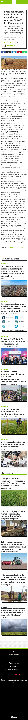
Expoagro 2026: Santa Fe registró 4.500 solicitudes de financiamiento (13, 341)
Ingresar (15, 658)
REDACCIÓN (10, 45)
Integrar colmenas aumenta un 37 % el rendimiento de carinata (12, 411)
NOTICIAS (7, 42)
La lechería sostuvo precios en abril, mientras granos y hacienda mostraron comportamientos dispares (14, 307)
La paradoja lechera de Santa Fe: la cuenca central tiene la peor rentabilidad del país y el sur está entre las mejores (13, 580)
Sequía (16, 247)
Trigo (21, 247)
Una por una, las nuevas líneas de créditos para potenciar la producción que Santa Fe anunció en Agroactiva (12, 271)
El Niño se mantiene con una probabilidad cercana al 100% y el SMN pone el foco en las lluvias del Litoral (13, 613)
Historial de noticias (14, 655)
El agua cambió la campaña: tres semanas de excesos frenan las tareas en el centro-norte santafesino (13, 483)
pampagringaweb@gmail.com (14, 669)
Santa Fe (10, 247)
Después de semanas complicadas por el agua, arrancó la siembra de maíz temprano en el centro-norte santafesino (13, 547)
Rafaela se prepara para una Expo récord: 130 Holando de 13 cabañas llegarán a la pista (13, 515)
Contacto (14, 651)
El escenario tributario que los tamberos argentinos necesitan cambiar (14, 444)
